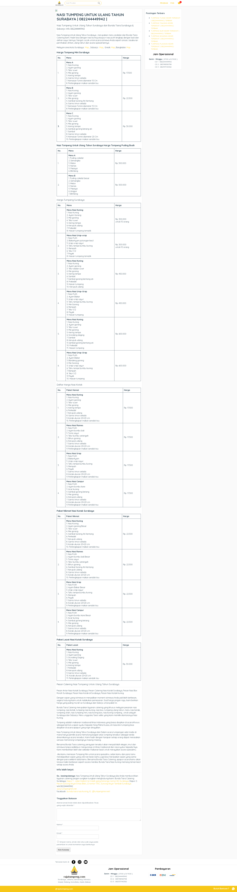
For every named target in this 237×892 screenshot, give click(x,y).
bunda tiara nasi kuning (77, 791)
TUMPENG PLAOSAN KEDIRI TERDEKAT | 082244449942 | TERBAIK (162, 46)
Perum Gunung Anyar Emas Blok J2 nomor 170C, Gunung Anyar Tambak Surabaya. (94, 783)
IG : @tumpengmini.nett (99, 791)
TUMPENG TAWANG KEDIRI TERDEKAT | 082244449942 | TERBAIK (162, 25)
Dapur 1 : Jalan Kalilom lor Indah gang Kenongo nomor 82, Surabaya (98, 781)
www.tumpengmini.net (67, 789)
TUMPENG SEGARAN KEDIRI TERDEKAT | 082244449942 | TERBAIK (162, 38)
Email (59, 833)
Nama (60, 824)
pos (172, 3)
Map (87, 47)
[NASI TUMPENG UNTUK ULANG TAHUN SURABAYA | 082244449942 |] (56, 10)
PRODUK (164, 3)
